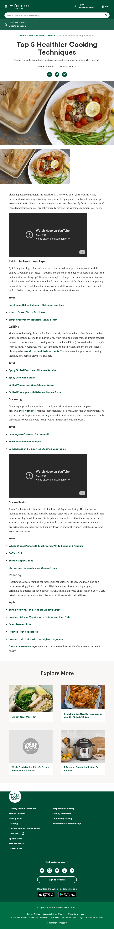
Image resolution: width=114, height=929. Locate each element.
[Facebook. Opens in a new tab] (42, 870)
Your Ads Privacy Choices (54, 914)
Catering (13, 823)
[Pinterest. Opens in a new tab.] (49, 74)
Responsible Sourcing (64, 808)
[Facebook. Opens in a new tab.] (57, 74)
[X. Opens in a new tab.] (64, 74)
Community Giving (62, 818)
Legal (81, 917)
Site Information (69, 917)
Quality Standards (62, 813)
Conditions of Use (76, 914)
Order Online (15, 848)
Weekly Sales (15, 818)
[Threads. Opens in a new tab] (72, 870)
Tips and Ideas (16, 843)
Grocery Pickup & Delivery (22, 808)
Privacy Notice (33, 914)
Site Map (55, 917)
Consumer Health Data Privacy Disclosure (29, 917)
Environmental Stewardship (67, 823)
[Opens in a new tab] (47, 894)
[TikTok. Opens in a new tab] (64, 870)
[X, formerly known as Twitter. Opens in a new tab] (49, 870)
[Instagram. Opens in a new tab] (57, 870)
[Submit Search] (106, 15)
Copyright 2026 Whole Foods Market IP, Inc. (56, 907)
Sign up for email (57, 879)
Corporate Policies (94, 917)
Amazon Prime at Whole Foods (24, 828)
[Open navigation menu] (6, 6)
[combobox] (52, 15)
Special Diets (15, 838)
